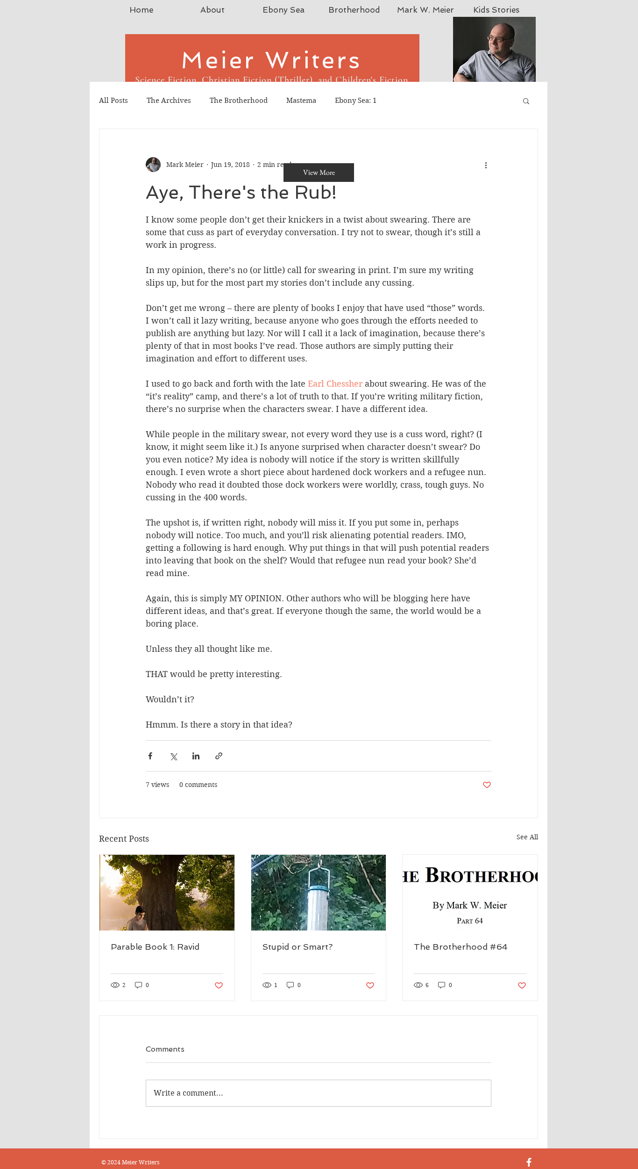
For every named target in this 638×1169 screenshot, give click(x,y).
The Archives (169, 100)
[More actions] (485, 164)
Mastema (301, 100)
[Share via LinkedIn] (195, 755)
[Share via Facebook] (150, 755)
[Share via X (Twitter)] (173, 755)
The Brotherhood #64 (461, 947)
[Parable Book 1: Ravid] (166, 893)
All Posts (113, 100)
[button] (526, 100)
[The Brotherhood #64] (470, 893)
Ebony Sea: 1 (355, 100)
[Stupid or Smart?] (318, 893)
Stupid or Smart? (297, 947)
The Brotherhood (239, 100)
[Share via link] (218, 755)
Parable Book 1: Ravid (155, 947)
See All (527, 837)
